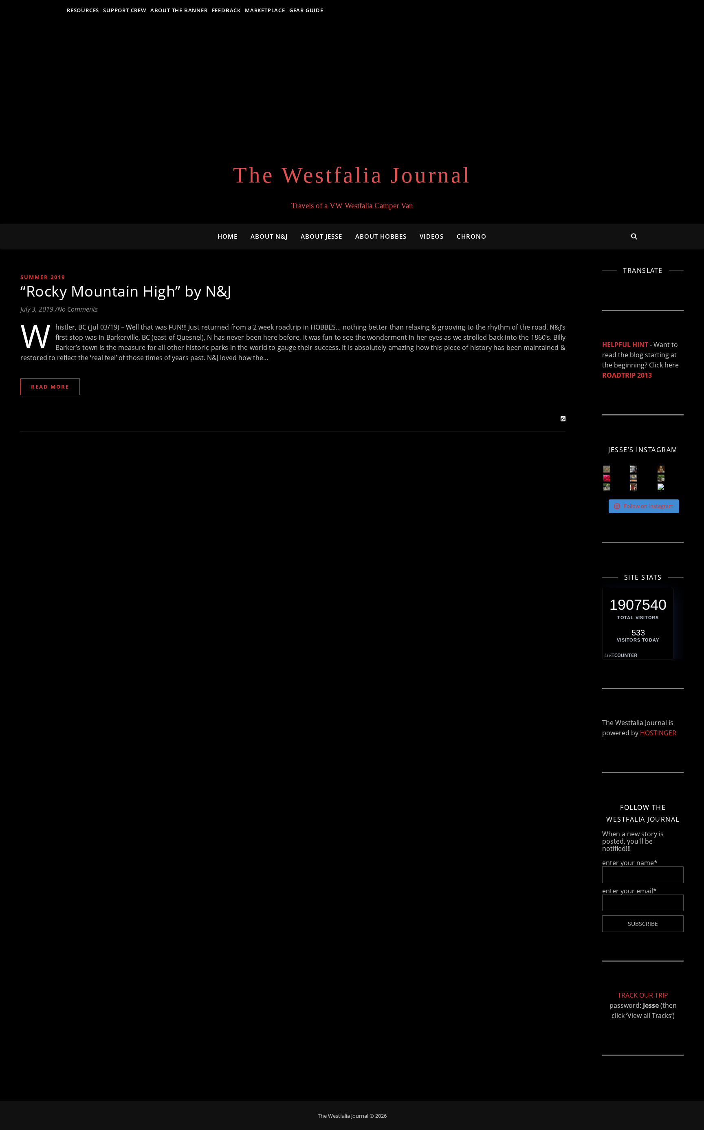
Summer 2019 (42, 277)
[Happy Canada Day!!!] (606, 478)
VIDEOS (432, 236)
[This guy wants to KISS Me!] (633, 487)
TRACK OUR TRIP (643, 995)
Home (228, 236)
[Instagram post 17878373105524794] (606, 487)
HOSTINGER (658, 732)
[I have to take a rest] (661, 478)
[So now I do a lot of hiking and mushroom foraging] (606, 469)
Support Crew (124, 10)
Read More (50, 386)
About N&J (269, 236)
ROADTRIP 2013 (627, 375)
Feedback (226, 10)
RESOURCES (83, 10)
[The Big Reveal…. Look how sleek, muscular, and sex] (661, 469)
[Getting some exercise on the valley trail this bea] (661, 487)
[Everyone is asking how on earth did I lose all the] (633, 469)
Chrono (471, 236)
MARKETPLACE (265, 10)
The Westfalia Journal (352, 175)
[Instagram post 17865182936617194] (633, 478)
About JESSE (321, 236)
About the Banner (179, 10)
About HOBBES (381, 236)
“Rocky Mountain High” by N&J (125, 291)
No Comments (77, 309)
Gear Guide (306, 10)
